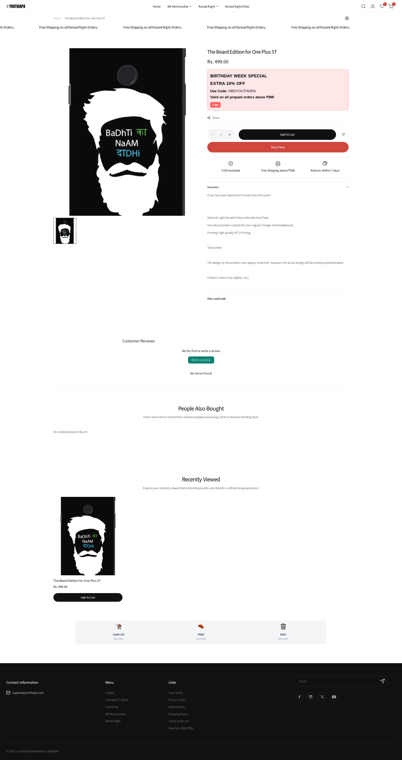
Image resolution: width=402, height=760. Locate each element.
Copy (215, 104)
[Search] (363, 6)
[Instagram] (311, 697)
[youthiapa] (15, 6)
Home (57, 18)
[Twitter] (322, 697)
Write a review (201, 360)
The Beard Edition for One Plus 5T (77, 580)
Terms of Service (179, 721)
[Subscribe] (382, 681)
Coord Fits (111, 707)
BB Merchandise (115, 714)
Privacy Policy (177, 700)
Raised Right (113, 721)
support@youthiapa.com (28, 693)
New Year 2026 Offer (181, 728)
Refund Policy (177, 707)
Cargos (109, 693)
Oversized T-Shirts (116, 700)
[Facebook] (299, 697)
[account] (372, 6)
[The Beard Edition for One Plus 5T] (87, 536)
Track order (176, 693)
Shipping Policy (178, 714)
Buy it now (278, 147)
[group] (127, 132)
